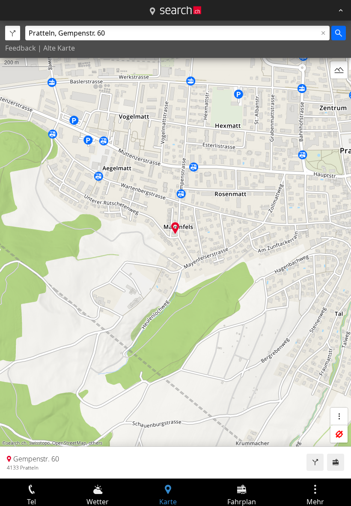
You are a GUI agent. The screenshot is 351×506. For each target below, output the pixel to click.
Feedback (20, 48)
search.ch (16, 443)
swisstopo (39, 443)
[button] (175, 227)
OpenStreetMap (69, 443)
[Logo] (180, 10)
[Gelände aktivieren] (339, 69)
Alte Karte (59, 48)
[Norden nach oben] (339, 90)
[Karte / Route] (152, 11)
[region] (175, 250)
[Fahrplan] (335, 462)
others (95, 443)
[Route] (315, 462)
